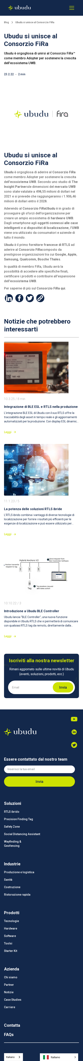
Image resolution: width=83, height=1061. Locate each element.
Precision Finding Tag (18, 819)
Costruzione (12, 887)
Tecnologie (11, 921)
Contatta (12, 1025)
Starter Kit (10, 950)
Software (10, 936)
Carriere (9, 1007)
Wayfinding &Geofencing (12, 843)
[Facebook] (74, 745)
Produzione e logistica (19, 872)
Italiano (10, 1057)
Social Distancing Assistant (22, 834)
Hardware (10, 928)
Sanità (8, 879)
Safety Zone (12, 826)
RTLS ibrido (11, 811)
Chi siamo (10, 977)
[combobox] (13, 1057)
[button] (71, 8)
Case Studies (12, 999)
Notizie (8, 992)
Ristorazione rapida (17, 894)
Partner (9, 984)
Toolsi (8, 943)
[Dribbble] (74, 732)
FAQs (9, 1034)
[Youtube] (74, 719)
